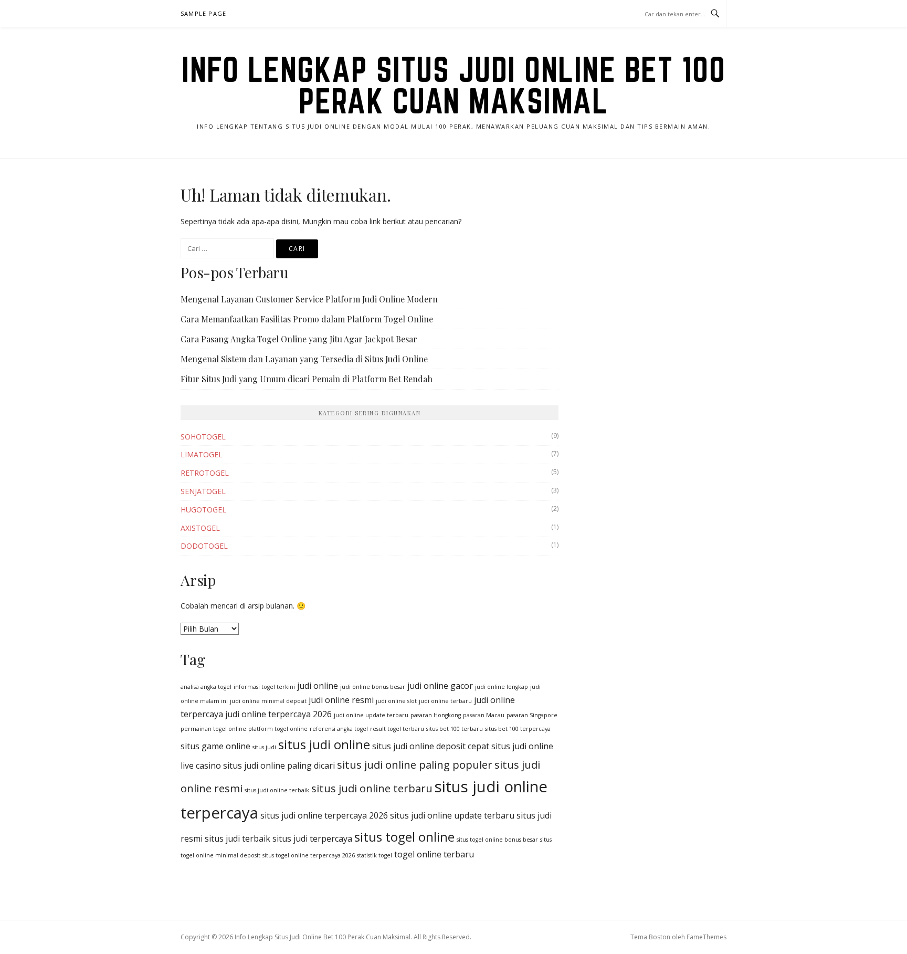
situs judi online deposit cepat (430, 746)
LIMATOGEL (202, 454)
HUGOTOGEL (203, 510)
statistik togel (374, 855)
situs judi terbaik (237, 838)
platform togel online (278, 728)
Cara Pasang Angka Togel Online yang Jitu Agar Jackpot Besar (299, 338)
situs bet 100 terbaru (454, 728)
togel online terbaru (434, 854)
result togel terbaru (397, 728)
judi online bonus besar (372, 686)
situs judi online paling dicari (279, 765)
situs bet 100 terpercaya (518, 728)
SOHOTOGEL (203, 437)
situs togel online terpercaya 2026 (308, 855)
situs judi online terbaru (372, 788)
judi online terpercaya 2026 (278, 714)
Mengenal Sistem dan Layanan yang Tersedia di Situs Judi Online (304, 358)
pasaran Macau (483, 715)
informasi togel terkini (264, 686)
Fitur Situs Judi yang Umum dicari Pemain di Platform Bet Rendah (307, 378)
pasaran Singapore (532, 715)
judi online (317, 685)
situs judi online (324, 744)
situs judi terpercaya (312, 838)
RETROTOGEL (205, 473)
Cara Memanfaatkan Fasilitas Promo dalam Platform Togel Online (307, 318)
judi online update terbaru (371, 715)
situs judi (264, 747)
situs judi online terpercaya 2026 (324, 815)
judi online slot (396, 701)
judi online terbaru (445, 701)
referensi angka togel (339, 728)
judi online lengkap (501, 686)
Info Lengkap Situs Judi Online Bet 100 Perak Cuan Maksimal (453, 85)
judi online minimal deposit (268, 701)
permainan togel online (213, 728)
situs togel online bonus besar (497, 839)
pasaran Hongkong (435, 715)
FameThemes (706, 936)
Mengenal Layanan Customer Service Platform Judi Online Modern (309, 299)
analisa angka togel (206, 686)
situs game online (215, 746)
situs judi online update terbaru (452, 815)
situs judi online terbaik (277, 790)
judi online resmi (341, 700)
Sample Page (203, 13)
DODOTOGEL (204, 546)
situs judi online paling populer (414, 764)
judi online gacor (440, 685)
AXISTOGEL (200, 528)
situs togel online (404, 836)
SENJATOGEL (203, 491)
